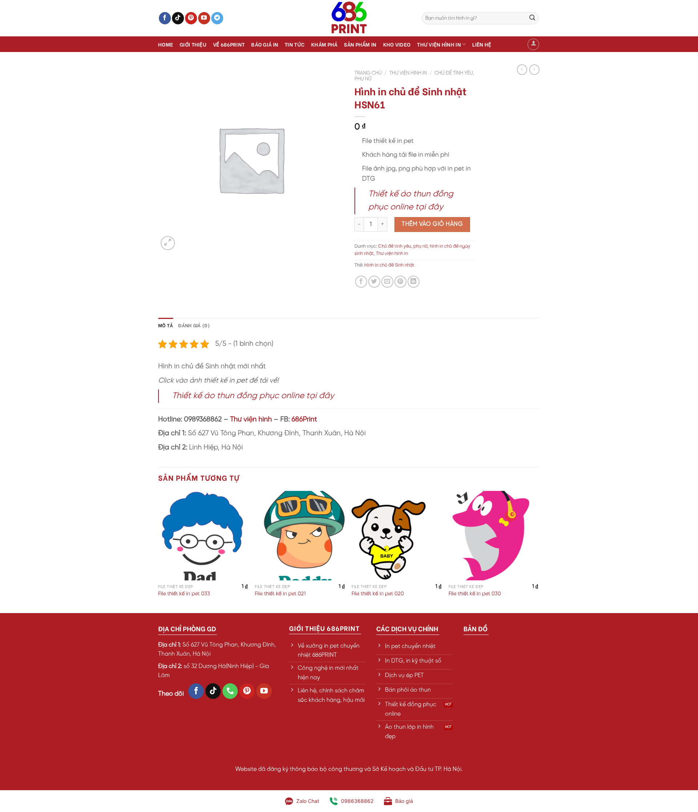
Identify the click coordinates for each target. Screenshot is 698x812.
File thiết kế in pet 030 (475, 594)
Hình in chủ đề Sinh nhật (389, 265)
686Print (304, 419)
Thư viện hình (251, 419)
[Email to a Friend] (387, 282)
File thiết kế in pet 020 (378, 594)
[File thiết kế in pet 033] (203, 536)
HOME (165, 44)
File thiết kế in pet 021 (280, 594)
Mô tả (165, 325)
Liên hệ (481, 44)
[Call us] (230, 691)
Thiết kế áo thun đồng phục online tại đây (253, 396)
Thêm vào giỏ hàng (432, 224)
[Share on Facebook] (361, 282)
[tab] (165, 325)
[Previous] (158, 551)
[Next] (537, 551)
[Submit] (532, 18)
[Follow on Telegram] (217, 18)
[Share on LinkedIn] (414, 282)
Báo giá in (264, 44)
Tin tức (295, 44)
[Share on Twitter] (374, 282)
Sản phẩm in (360, 44)
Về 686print (229, 44)
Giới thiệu (193, 44)
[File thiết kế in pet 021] (300, 536)
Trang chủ (368, 73)
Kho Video (397, 44)
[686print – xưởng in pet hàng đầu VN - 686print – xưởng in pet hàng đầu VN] (349, 18)
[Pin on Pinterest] (400, 282)
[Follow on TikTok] (178, 18)
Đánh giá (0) (194, 325)
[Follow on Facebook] (165, 18)
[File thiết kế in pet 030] (493, 536)
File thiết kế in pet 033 (184, 594)
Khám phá (324, 44)
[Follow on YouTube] (204, 18)
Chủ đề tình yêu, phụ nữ (403, 246)
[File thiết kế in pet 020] (396, 536)
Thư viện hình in (439, 44)
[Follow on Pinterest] (191, 18)
